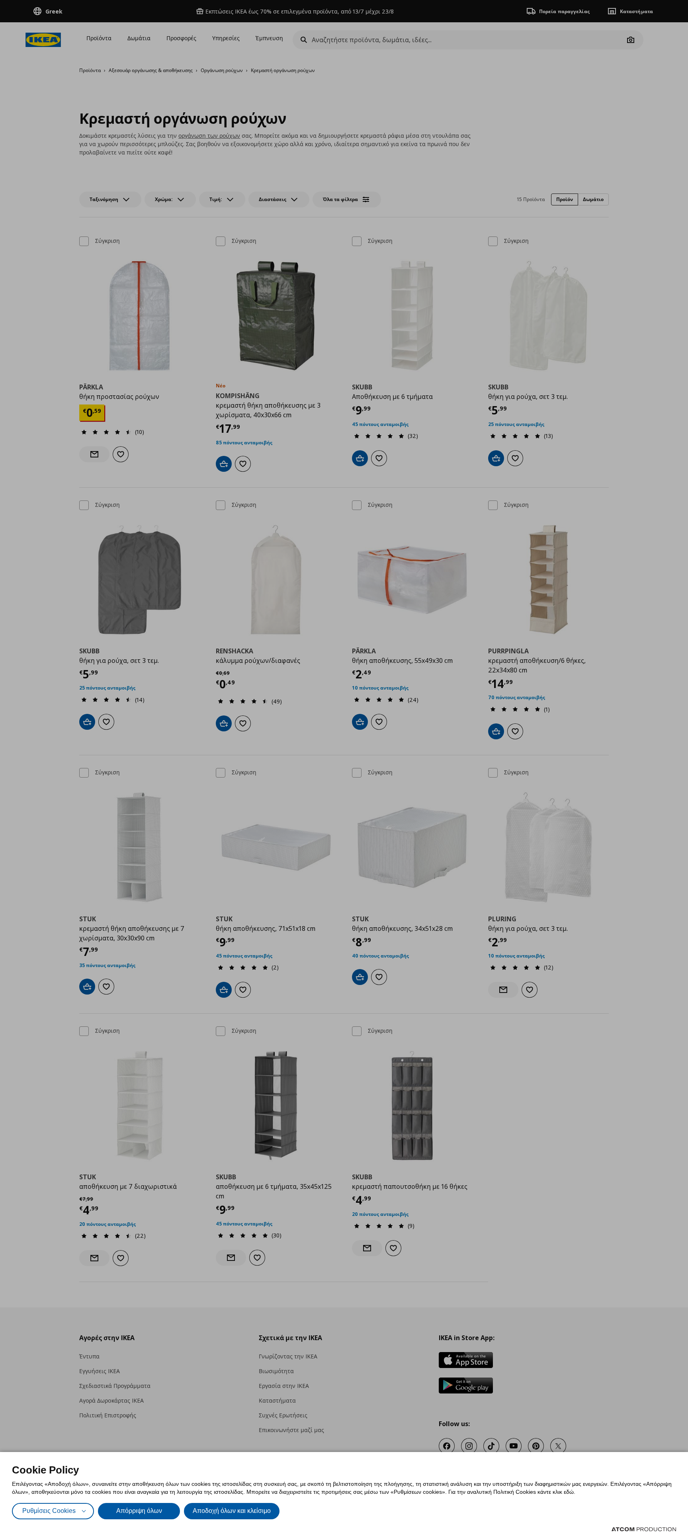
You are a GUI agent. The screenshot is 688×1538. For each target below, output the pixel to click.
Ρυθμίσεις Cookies (49, 1510)
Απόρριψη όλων (139, 1510)
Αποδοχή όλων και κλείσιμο (232, 1510)
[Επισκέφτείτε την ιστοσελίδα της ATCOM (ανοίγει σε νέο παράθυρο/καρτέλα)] (644, 1529)
